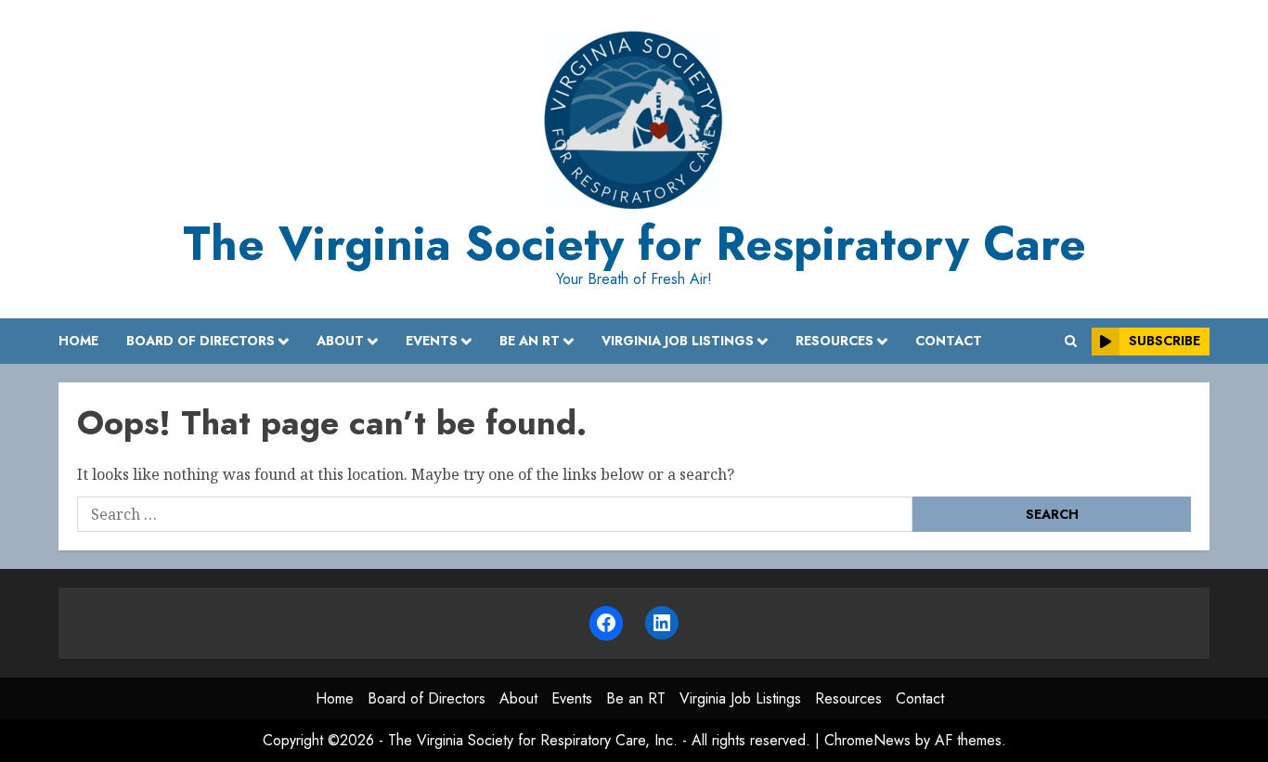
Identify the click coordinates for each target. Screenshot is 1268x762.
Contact (948, 340)
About (340, 340)
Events (432, 340)
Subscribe (1164, 340)
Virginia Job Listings (678, 340)
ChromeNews (867, 740)
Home (78, 340)
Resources (834, 340)
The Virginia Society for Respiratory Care (634, 244)
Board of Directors (200, 340)
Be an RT (529, 340)
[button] (1070, 341)
